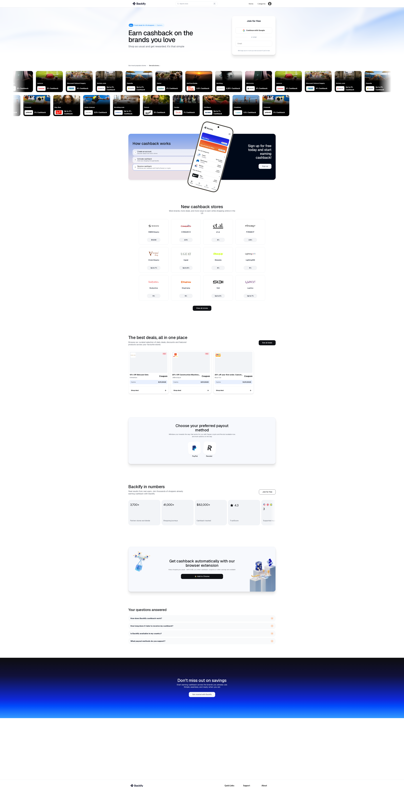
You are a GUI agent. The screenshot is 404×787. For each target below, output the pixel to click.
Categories (262, 4)
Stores (251, 4)
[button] (155, 65)
